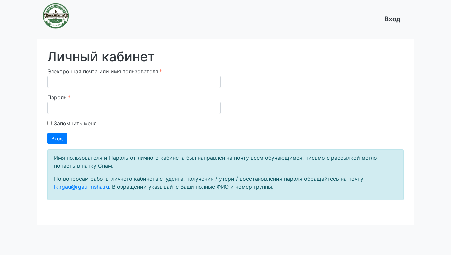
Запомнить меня (75, 123)
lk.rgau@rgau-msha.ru (81, 186)
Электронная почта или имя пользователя (102, 71)
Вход (392, 19)
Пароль (57, 97)
